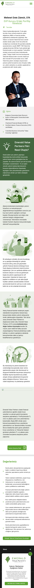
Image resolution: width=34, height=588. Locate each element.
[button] (31, 4)
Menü (5, 549)
